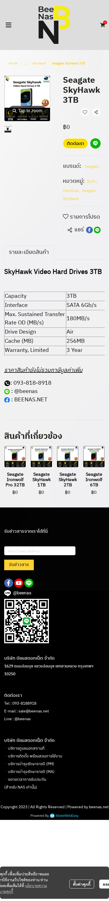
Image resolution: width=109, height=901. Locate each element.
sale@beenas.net (33, 711)
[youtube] (18, 583)
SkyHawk (39, 63)
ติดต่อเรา (75, 143)
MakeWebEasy (67, 816)
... (25, 63)
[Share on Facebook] (89, 230)
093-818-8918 (32, 383)
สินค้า (92, 181)
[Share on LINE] (97, 230)
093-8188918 (24, 703)
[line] (28, 583)
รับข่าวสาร (19, 565)
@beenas (26, 391)
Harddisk (71, 191)
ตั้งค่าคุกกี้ (82, 884)
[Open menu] (8, 25)
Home (13, 63)
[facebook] (8, 583)
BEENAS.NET (30, 399)
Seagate (92, 166)
